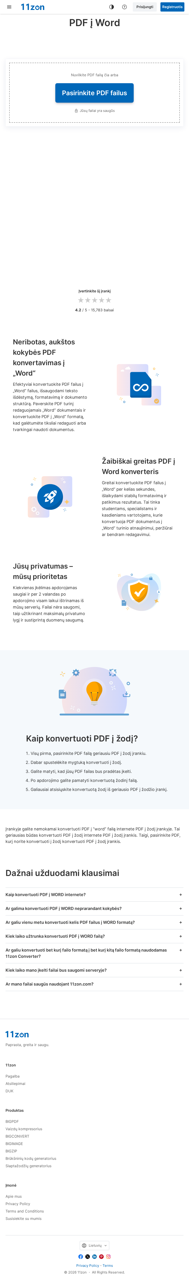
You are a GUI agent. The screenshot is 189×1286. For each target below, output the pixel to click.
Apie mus (14, 1196)
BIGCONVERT (17, 1136)
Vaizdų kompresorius (24, 1129)
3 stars (94, 300)
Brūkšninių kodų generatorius (31, 1158)
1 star (80, 300)
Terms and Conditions (25, 1211)
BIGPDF (12, 1121)
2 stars (87, 300)
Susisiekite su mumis (23, 1218)
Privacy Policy (18, 1203)
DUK (9, 1091)
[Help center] (124, 7)
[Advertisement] (94, 42)
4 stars (101, 300)
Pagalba (13, 1076)
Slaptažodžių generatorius (28, 1166)
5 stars (108, 300)
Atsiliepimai (15, 1083)
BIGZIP (11, 1151)
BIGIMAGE (14, 1143)
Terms (108, 1265)
